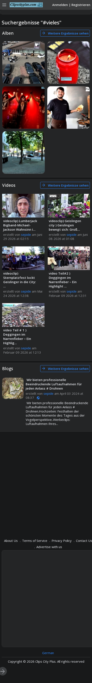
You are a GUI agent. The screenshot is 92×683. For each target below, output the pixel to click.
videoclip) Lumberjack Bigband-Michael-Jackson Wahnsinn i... (20, 225)
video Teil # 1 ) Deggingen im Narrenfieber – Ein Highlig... (17, 336)
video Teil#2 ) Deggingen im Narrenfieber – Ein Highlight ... (63, 279)
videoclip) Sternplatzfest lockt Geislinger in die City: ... (19, 279)
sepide (26, 234)
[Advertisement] (46, 482)
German (48, 653)
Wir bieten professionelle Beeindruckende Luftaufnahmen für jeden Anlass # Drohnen (54, 384)
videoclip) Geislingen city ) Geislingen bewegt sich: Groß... (65, 225)
